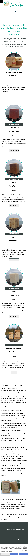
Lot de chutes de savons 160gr (14, 72)
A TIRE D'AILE (14, 182)
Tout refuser (14, 554)
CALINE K (14, 237)
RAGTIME (14, 292)
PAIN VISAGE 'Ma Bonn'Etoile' (14, 348)
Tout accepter (23, 554)
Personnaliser (5, 554)
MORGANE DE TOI (14, 128)
